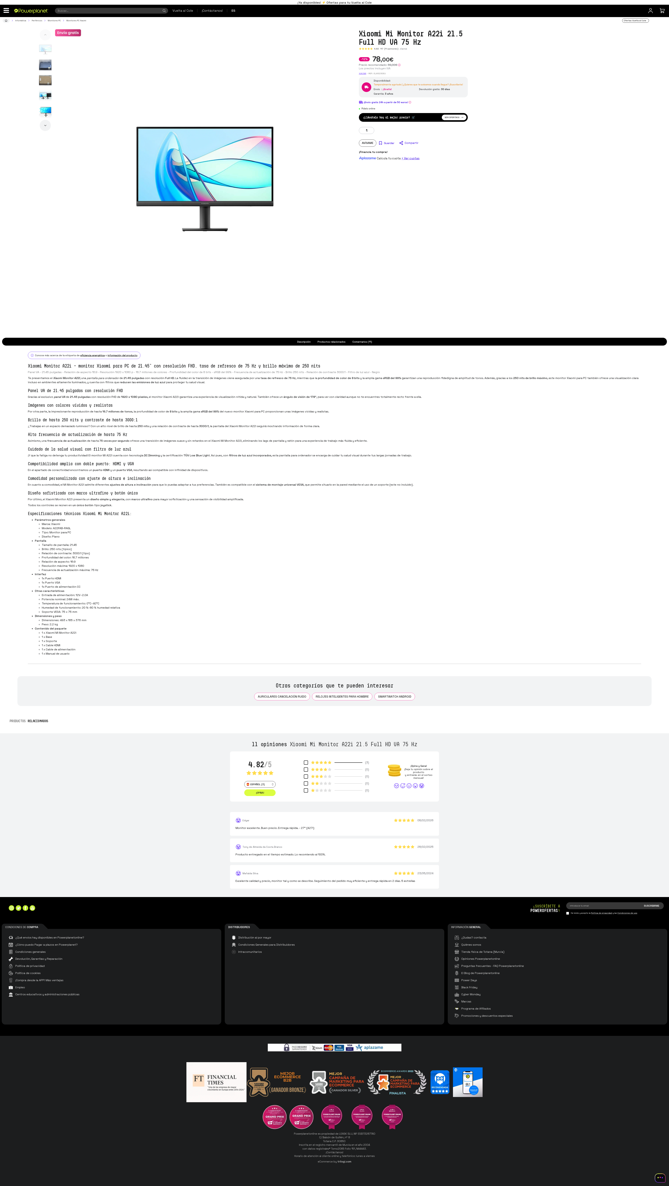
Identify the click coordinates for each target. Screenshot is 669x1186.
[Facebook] (25, 908)
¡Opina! (403, 48)
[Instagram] (11, 908)
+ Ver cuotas (410, 158)
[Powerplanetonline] (31, 11)
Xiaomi (362, 73)
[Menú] (6, 10)
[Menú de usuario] (650, 11)
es (233, 11)
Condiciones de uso (627, 913)
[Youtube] (32, 908)
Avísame (367, 143)
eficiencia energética (92, 355)
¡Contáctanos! (212, 11)
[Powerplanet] (6, 20)
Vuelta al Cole (182, 11)
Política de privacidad (601, 913)
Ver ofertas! (452, 117)
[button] (45, 34)
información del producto (122, 355)
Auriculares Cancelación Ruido (282, 696)
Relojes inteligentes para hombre (342, 696)
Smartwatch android (394, 696)
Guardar (389, 143)
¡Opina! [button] (260, 792)
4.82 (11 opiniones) (386, 48)
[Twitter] (18, 908)
